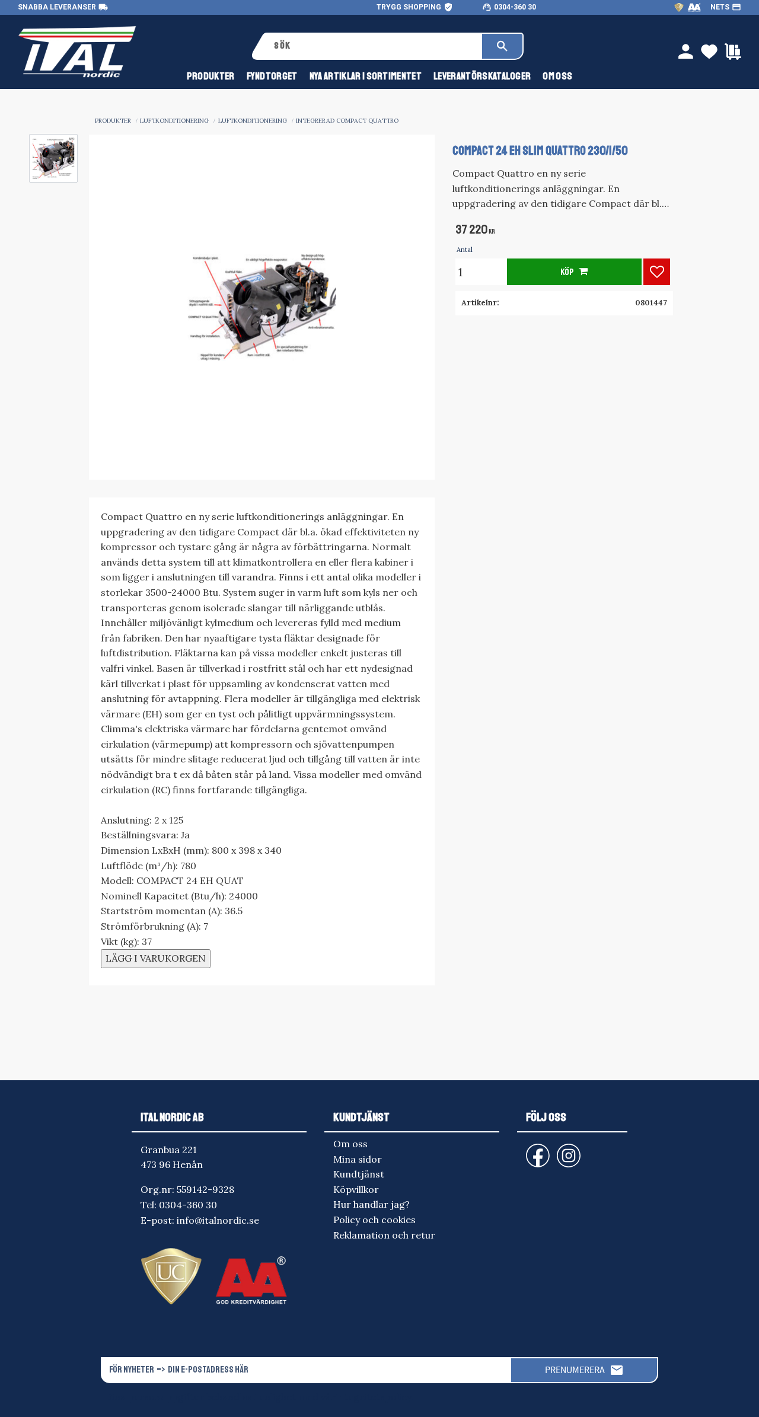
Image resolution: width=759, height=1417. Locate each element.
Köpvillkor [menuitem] (356, 1189)
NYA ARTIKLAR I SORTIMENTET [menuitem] (366, 76)
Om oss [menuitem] (557, 76)
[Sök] (502, 46)
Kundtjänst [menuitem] (358, 1174)
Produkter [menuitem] (211, 76)
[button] (656, 271)
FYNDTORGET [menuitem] (272, 76)
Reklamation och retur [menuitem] (384, 1235)
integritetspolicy (373, 1397)
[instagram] (535, 1150)
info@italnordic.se (218, 1220)
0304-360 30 (515, 7)
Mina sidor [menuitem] (357, 1159)
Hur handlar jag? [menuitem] (371, 1204)
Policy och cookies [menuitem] (374, 1219)
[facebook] (528, 1150)
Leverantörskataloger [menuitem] (482, 76)
